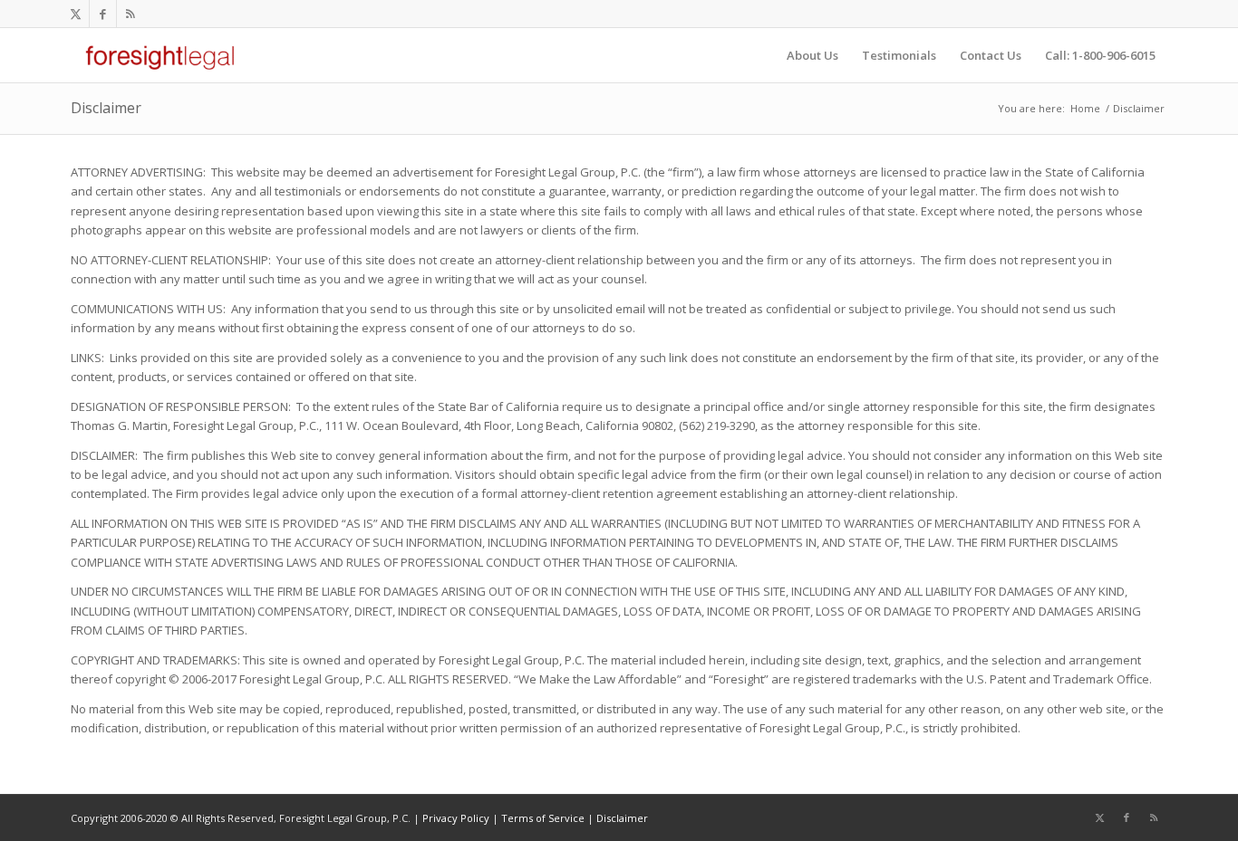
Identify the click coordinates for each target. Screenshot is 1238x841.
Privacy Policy (455, 818)
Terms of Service (543, 818)
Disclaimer (106, 108)
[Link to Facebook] (103, 13)
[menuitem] (812, 55)
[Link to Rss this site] (130, 13)
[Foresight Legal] (161, 55)
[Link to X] (76, 13)
